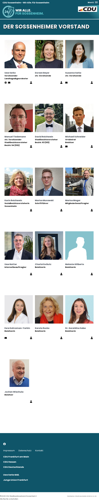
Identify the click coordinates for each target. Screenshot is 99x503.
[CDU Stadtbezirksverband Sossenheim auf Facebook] (4, 444)
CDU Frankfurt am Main (16, 456)
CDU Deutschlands (13, 467)
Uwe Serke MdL (11, 474)
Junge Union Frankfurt (15, 479)
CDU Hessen (9, 461)
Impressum (9, 450)
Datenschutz (24, 450)
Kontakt (39, 450)
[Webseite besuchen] (6, 82)
